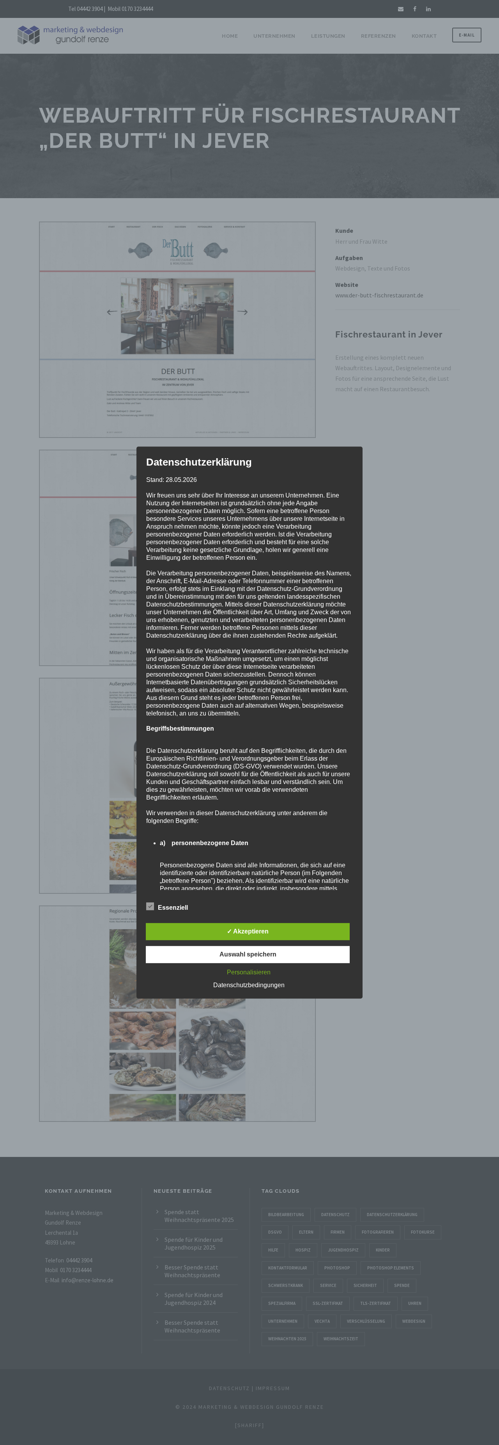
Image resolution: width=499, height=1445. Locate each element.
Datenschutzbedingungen (249, 985)
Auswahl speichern (247, 954)
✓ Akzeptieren (248, 931)
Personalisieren (249, 972)
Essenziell (173, 907)
